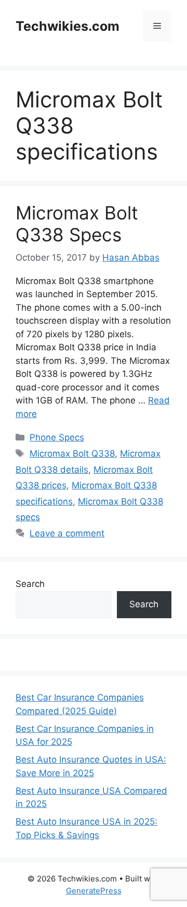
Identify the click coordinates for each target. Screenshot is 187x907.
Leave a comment (67, 533)
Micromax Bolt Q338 (72, 453)
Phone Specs (57, 437)
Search (30, 584)
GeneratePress (94, 891)
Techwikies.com (67, 26)
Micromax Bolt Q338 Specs (77, 224)
